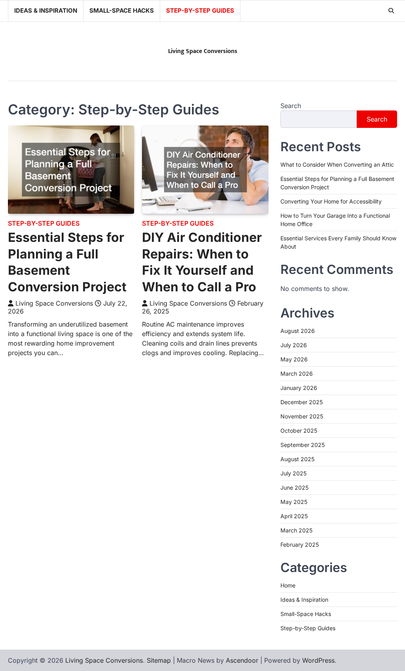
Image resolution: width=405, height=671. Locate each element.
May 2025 (293, 501)
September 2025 (302, 444)
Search (290, 106)
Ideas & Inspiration (45, 10)
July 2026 (293, 345)
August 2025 (297, 459)
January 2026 (298, 387)
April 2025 (294, 516)
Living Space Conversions (202, 51)
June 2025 (294, 487)
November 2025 (301, 416)
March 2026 (296, 373)
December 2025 (301, 402)
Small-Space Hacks (121, 10)
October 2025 (298, 430)
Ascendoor (242, 660)
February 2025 (299, 544)
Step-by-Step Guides (200, 10)
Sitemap (159, 660)
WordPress (318, 660)
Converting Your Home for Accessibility (331, 201)
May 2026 (294, 359)
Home (287, 585)
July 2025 (293, 473)
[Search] (391, 11)
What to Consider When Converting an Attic (337, 164)
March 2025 (296, 530)
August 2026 (297, 330)
